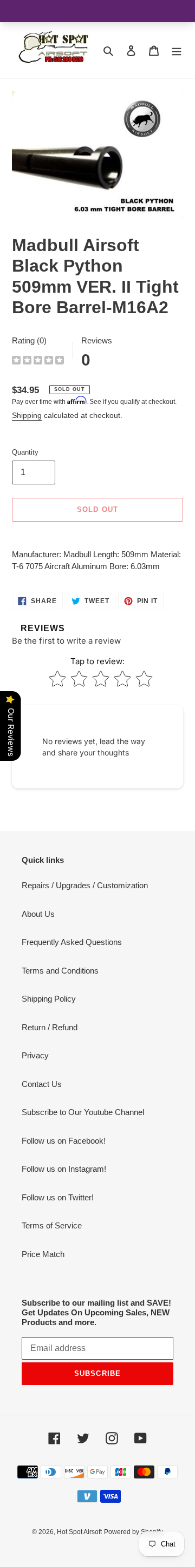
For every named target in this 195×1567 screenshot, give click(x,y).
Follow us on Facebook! (64, 1140)
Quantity (25, 452)
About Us (38, 913)
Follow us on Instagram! (64, 1168)
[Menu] (176, 50)
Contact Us (42, 1084)
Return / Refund (49, 1027)
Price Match (43, 1254)
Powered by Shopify (133, 1532)
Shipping (27, 415)
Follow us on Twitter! (58, 1197)
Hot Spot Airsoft (79, 1532)
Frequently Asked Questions (72, 942)
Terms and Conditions (60, 970)
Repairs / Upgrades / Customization (85, 885)
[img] (38, 361)
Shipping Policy (49, 998)
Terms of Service (52, 1225)
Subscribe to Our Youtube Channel (83, 1112)
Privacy (35, 1055)
